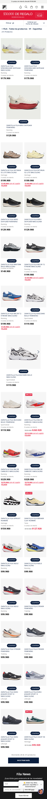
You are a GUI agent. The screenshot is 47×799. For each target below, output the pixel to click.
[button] (26, 7)
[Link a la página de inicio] (2, 29)
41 (30, 29)
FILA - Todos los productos (15, 29)
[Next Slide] (20, 49)
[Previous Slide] (3, 49)
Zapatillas (37, 29)
